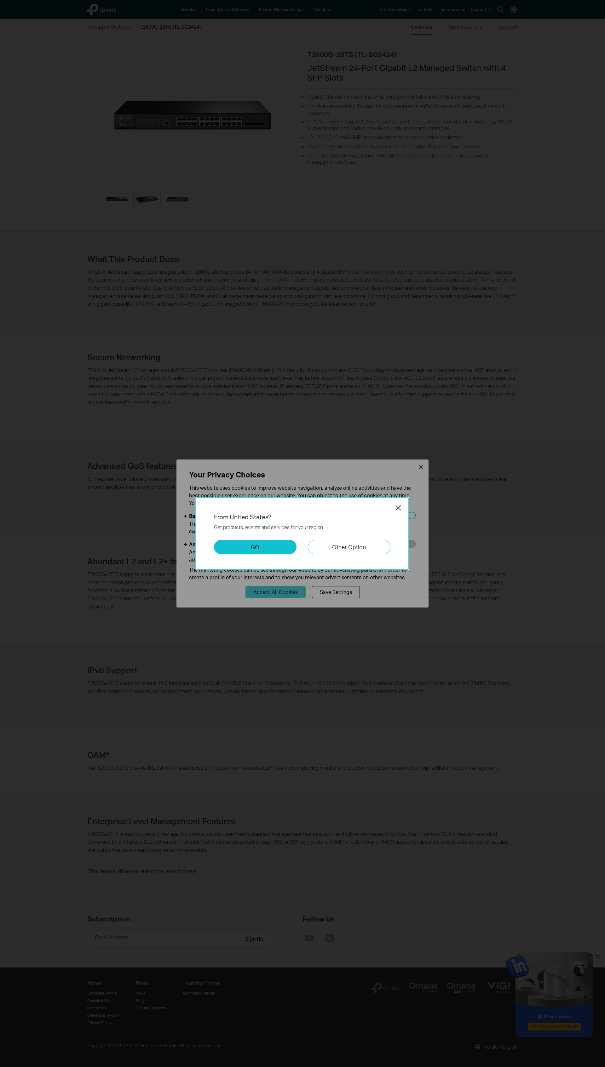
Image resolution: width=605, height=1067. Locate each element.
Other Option (349, 547)
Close (398, 507)
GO (255, 547)
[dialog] (302, 533)
